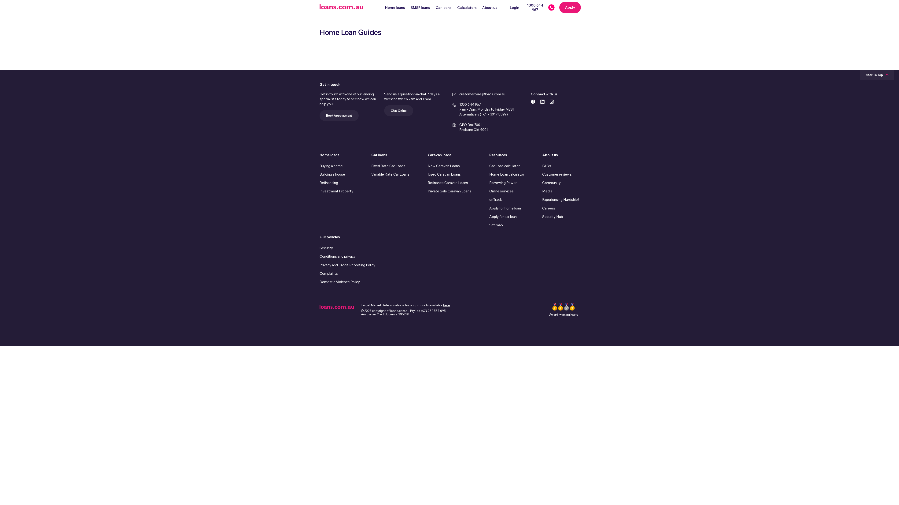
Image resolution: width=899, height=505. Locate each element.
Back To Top (875, 75)
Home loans (395, 7)
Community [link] (551, 182)
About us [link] (550, 155)
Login (514, 7)
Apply (570, 7)
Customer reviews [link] (557, 174)
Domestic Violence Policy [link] (340, 282)
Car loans (444, 7)
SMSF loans (420, 7)
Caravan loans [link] (440, 155)
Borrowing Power (503, 182)
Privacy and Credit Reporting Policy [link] (347, 265)
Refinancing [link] (329, 182)
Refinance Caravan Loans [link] (448, 182)
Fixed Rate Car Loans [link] (388, 166)
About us (489, 7)
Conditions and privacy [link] (338, 256)
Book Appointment (339, 115)
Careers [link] (548, 208)
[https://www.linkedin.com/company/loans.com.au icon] (542, 101)
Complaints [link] (329, 273)
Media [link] (547, 191)
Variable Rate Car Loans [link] (390, 174)
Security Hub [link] (552, 216)
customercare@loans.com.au (482, 94)
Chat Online (399, 110)
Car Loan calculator (504, 166)
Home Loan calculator (506, 174)
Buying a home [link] (331, 166)
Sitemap (496, 225)
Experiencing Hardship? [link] (560, 199)
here (446, 305)
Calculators (467, 7)
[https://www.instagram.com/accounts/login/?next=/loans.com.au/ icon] (551, 101)
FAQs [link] (546, 166)
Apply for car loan (503, 216)
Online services (501, 191)
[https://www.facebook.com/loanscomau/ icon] (533, 101)
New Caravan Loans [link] (444, 166)
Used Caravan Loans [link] (444, 174)
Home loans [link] (329, 155)
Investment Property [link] (336, 191)
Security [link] (326, 248)
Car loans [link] (379, 155)
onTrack (495, 199)
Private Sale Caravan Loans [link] (449, 191)
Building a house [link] (332, 174)
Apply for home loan (505, 208)
